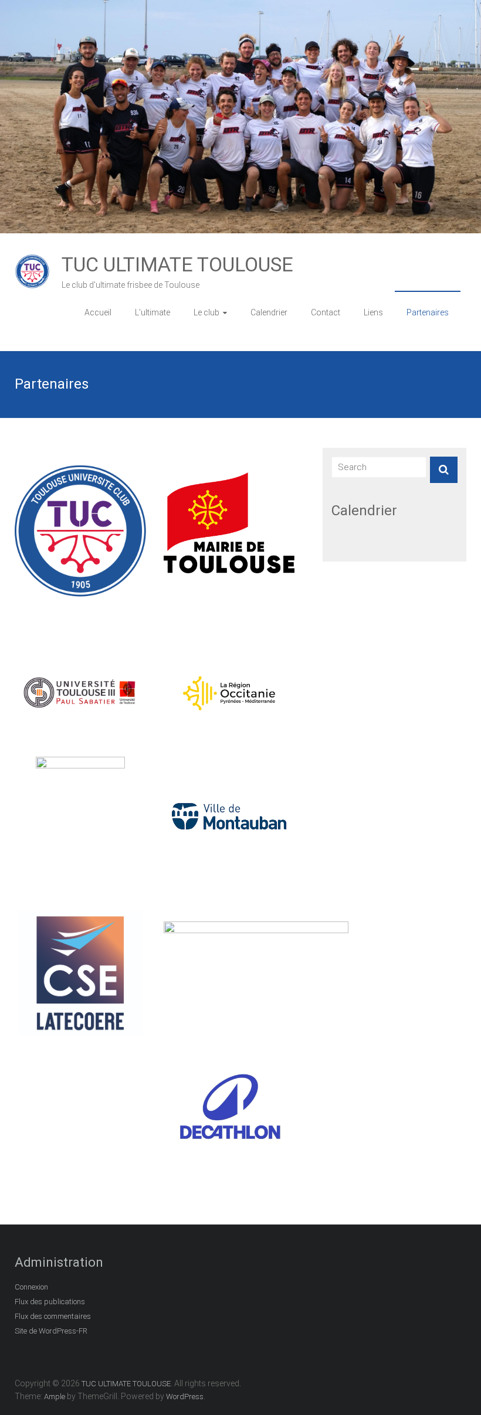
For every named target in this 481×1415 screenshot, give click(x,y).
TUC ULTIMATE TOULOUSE (177, 264)
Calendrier (268, 312)
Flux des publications (50, 1301)
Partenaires (428, 312)
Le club (206, 312)
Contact (325, 312)
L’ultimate (152, 312)
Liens (373, 312)
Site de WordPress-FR (51, 1330)
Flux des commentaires (53, 1316)
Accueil (97, 312)
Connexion (31, 1287)
